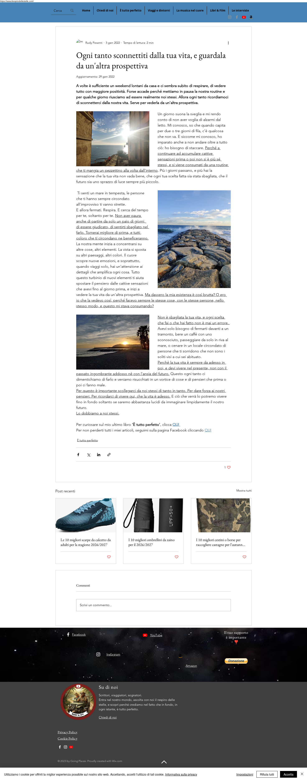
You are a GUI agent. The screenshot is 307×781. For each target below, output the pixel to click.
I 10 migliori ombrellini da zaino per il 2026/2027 (151, 542)
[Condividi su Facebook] (78, 455)
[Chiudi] (301, 774)
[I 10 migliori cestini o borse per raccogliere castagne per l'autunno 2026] (221, 515)
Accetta (288, 774)
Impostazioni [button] (244, 774)
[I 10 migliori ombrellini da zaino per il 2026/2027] (153, 515)
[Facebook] (237, 17)
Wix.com (117, 761)
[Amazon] (251, 17)
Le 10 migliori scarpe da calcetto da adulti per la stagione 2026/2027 (86, 542)
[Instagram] (229, 17)
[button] (236, 661)
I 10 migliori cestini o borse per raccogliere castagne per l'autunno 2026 (220, 542)
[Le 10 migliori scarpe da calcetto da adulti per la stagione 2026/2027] (86, 515)
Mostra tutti (244, 490)
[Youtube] (244, 17)
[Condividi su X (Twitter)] (88, 455)
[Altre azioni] (228, 42)
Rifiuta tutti (267, 774)
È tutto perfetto (87, 440)
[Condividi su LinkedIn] (99, 455)
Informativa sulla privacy (181, 774)
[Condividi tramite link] (109, 455)
